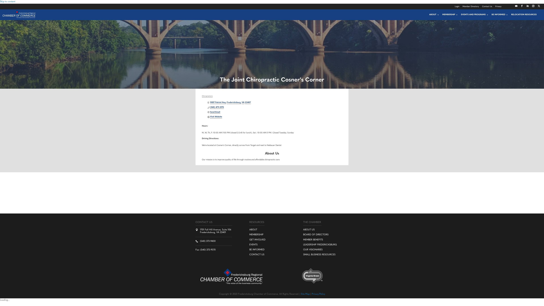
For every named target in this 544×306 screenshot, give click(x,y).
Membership (448, 15)
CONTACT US (256, 255)
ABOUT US (309, 230)
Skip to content (7, 2)
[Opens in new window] (516, 6)
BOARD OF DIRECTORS (316, 235)
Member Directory (471, 7)
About (432, 15)
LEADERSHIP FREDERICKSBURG (320, 245)
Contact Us (487, 7)
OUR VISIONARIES (313, 250)
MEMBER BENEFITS (313, 240)
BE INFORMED (256, 250)
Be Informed (498, 15)
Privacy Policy (318, 294)
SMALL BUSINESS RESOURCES (319, 255)
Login (457, 7)
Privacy (498, 7)
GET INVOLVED (257, 240)
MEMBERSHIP (256, 235)
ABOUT (253, 230)
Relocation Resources (524, 15)
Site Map (305, 294)
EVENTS (253, 245)
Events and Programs (473, 15)
